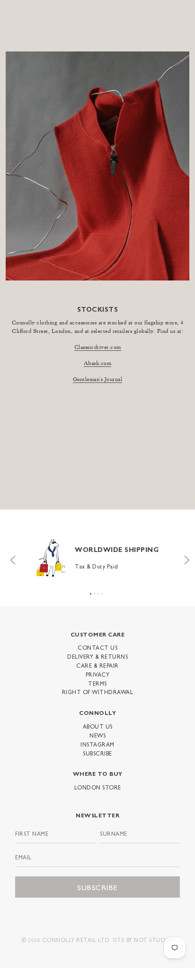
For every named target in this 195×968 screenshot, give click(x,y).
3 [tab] (98, 593)
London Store (97, 787)
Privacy (98, 674)
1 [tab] (90, 593)
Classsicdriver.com (97, 347)
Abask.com (98, 363)
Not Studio (153, 939)
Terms (97, 683)
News (97, 735)
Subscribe (97, 753)
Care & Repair (97, 665)
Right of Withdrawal (97, 692)
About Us (98, 726)
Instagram (97, 744)
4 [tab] (102, 593)
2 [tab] (94, 593)
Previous (10, 557)
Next (184, 557)
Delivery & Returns (97, 656)
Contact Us (97, 647)
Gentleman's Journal (98, 379)
